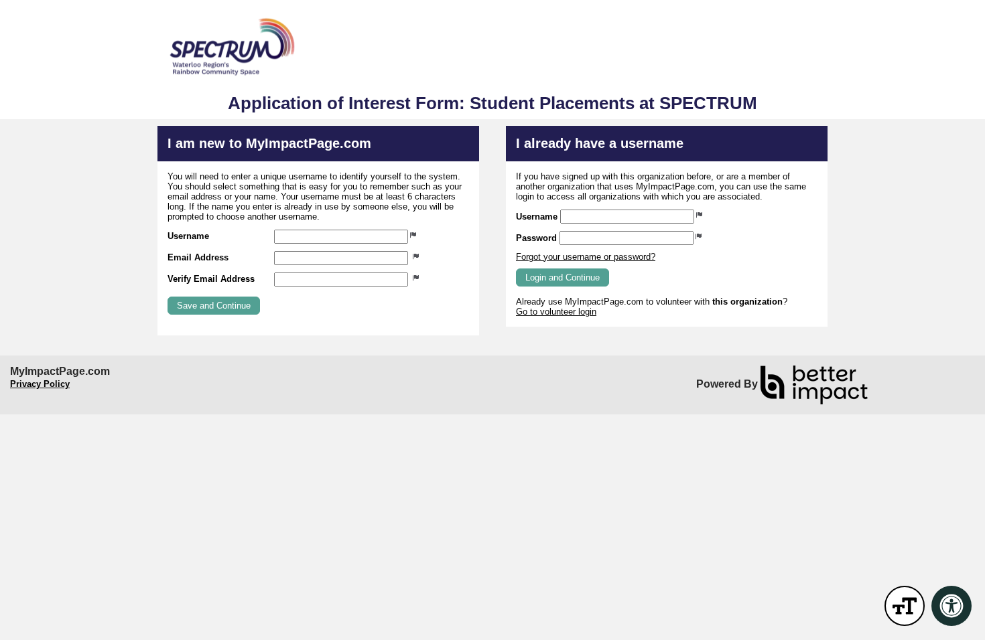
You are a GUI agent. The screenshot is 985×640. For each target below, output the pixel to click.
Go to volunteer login (556, 312)
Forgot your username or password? (585, 257)
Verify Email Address (211, 279)
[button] (214, 306)
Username (188, 236)
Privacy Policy (40, 384)
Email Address (198, 257)
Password (536, 238)
